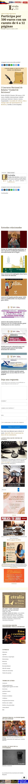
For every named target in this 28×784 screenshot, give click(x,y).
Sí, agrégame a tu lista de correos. (13, 422)
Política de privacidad (8, 705)
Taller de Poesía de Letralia (6, 565)
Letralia (11, 175)
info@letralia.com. (11, 182)
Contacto (4, 683)
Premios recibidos (7, 696)
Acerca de (4, 172)
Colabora (4, 698)
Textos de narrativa (7, 670)
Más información (13, 567)
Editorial (4, 652)
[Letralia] (4, 177)
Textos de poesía (6, 673)
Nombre (4, 401)
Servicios (4, 689)
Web (2, 415)
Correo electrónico (7, 408)
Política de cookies (7, 702)
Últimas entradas (11, 172)
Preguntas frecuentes (8, 700)
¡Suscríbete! (5, 707)
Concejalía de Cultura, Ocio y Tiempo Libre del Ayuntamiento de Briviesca (13, 102)
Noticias (4, 661)
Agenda (4, 654)
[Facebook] (4, 181)
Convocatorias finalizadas (8, 13)
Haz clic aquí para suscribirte (14, 540)
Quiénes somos (6, 691)
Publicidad (14, 515)
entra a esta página (5, 462)
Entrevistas (5, 659)
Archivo (4, 693)
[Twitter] (5, 181)
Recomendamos (6, 666)
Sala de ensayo (6, 668)
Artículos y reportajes (8, 656)
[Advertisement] (14, 46)
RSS (3, 709)
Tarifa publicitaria (10, 686)
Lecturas (4, 663)
